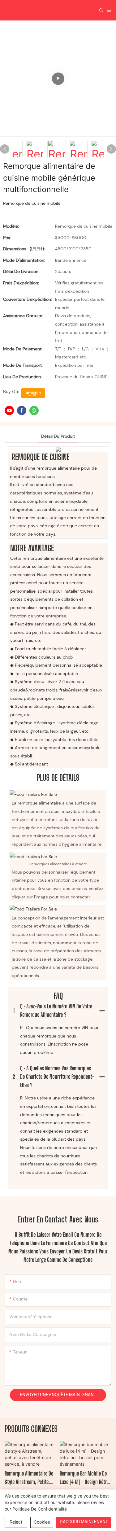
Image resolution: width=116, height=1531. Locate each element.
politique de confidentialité (39, 1508)
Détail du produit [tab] (58, 436)
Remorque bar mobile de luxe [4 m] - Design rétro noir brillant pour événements (84, 1478)
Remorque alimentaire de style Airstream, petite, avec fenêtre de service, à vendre (30, 1478)
